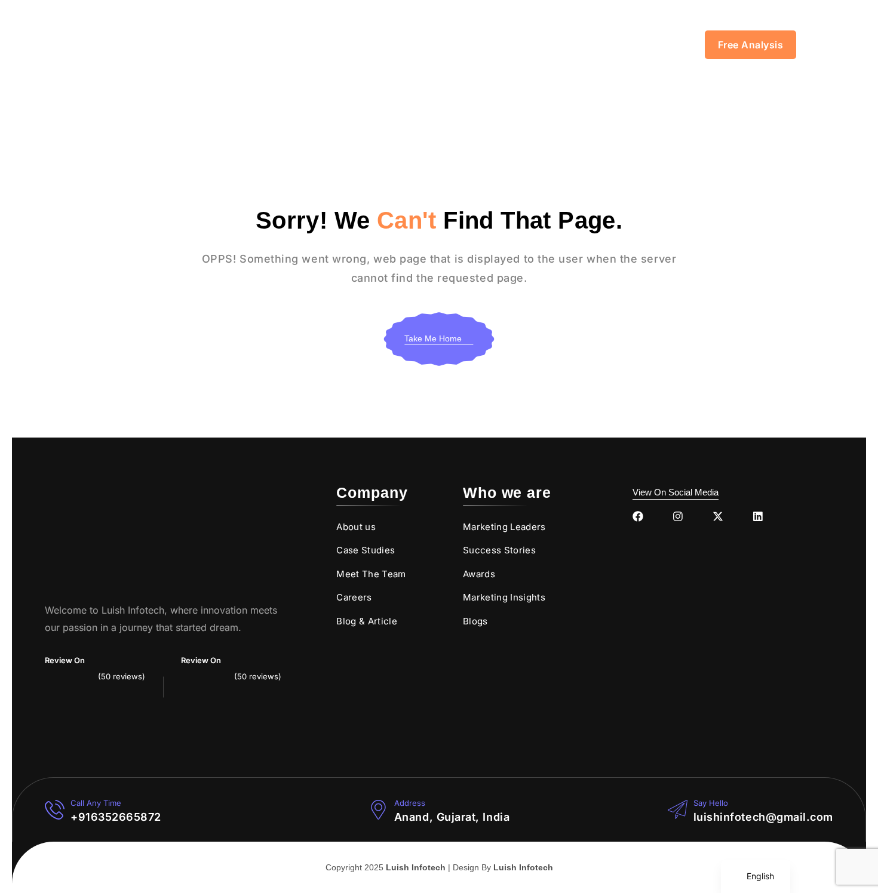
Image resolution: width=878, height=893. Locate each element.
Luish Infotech (416, 867)
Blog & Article (366, 621)
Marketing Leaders (504, 526)
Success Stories (499, 550)
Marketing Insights (504, 597)
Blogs (475, 621)
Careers (354, 597)
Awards (479, 574)
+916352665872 (115, 817)
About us (356, 526)
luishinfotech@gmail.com (763, 817)
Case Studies (365, 550)
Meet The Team (371, 574)
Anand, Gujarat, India (451, 817)
